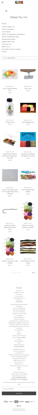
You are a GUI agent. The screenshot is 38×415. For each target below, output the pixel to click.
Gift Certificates (19, 341)
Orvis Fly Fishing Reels (19, 310)
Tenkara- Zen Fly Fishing (19, 313)
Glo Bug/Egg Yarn (28, 122)
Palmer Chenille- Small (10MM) (10, 262)
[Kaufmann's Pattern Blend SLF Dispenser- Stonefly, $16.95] (10, 139)
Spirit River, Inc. (7, 44)
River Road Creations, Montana (11, 49)
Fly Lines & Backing (19, 312)
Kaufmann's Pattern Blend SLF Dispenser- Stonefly (9, 156)
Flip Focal (28, 88)
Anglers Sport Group (8, 41)
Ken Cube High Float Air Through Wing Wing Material (10, 191)
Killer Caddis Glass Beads (28, 191)
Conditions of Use (19, 292)
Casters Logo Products (19, 335)
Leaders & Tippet (19, 319)
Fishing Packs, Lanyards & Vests (19, 321)
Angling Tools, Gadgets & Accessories (19, 322)
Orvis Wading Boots (19, 317)
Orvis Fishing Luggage (19, 337)
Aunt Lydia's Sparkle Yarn (10, 89)
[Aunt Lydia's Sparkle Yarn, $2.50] (10, 74)
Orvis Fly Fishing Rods (19, 308)
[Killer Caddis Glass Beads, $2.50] (28, 175)
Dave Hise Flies (19, 330)
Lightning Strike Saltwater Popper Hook (10, 227)
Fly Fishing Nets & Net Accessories (19, 326)
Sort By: (5, 58)
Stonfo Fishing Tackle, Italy (10, 36)
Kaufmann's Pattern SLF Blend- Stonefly (28, 155)
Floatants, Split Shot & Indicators (19, 324)
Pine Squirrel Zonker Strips (28, 262)
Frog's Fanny (10, 122)
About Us (19, 290)
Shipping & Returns (19, 298)
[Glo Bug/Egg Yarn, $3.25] (28, 108)
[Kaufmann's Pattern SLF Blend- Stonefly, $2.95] (28, 139)
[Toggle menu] (2, 2)
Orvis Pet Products (19, 344)
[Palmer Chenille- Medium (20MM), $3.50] (28, 211)
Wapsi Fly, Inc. (6, 46)
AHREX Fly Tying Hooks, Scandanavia (13, 34)
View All (4, 51)
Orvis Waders (19, 315)
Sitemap (19, 300)
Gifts (19, 343)
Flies (19, 332)
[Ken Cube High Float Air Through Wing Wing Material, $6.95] (10, 175)
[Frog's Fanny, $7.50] (10, 108)
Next (33, 273)
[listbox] (13, 58)
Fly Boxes (19, 328)
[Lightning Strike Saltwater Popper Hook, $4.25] (10, 211)
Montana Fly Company (8, 39)
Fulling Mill (19, 306)
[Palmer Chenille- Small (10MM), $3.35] (10, 246)
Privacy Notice (19, 296)
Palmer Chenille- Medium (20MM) (28, 226)
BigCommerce (21, 409)
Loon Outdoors (6, 32)
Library (19, 339)
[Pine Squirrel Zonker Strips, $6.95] (28, 246)
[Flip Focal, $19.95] (28, 74)
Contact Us (19, 294)
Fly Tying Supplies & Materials (19, 304)
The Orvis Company (8, 29)
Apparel (19, 333)
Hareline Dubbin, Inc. (8, 27)
